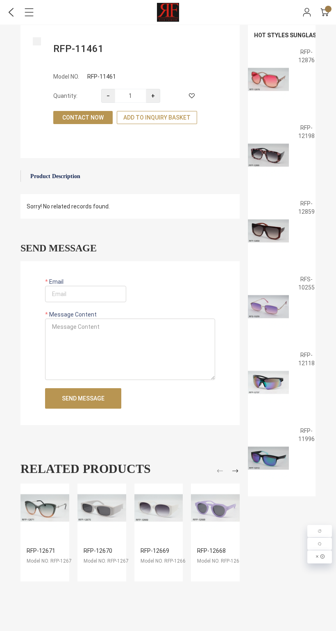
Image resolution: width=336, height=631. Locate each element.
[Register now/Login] (307, 12)
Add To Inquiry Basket (157, 117)
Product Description (55, 176)
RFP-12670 (98, 550)
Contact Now (83, 117)
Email (56, 281)
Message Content (72, 314)
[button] (221, 472)
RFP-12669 (155, 550)
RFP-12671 (41, 550)
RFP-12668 (211, 550)
